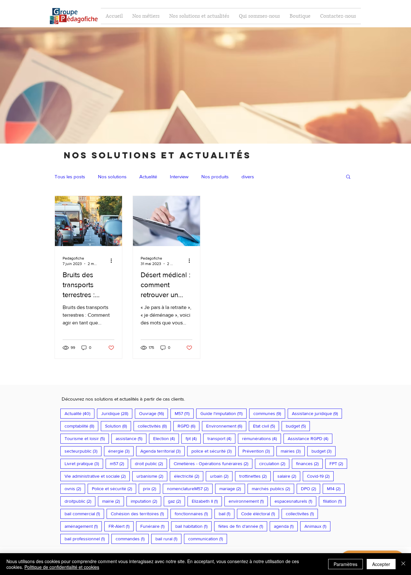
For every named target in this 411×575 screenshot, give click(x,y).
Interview (179, 176)
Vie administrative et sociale (97, 476)
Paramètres (345, 564)
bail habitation (193, 526)
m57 (119, 463)
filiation (334, 501)
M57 (184, 413)
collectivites (302, 513)
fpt (193, 438)
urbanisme (151, 476)
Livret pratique (84, 463)
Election (166, 438)
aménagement (83, 526)
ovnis (75, 488)
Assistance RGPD (310, 438)
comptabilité (81, 426)
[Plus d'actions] (113, 260)
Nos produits (215, 176)
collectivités (154, 426)
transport (221, 438)
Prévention (258, 451)
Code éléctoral (260, 513)
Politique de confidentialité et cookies (61, 567)
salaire (288, 476)
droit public (151, 463)
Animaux (317, 526)
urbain (221, 476)
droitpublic (80, 501)
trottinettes (255, 476)
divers (247, 176)
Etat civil (266, 426)
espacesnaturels (295, 501)
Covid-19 (320, 476)
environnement (248, 501)
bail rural (168, 538)
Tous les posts (70, 176)
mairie (113, 501)
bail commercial (84, 513)
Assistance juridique (317, 413)
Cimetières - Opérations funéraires (213, 463)
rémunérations (261, 438)
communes (269, 413)
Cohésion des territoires (139, 513)
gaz (176, 501)
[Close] (403, 564)
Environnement (226, 426)
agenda (286, 526)
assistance (131, 438)
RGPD (188, 426)
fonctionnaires (193, 513)
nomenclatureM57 (190, 488)
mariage (232, 488)
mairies (293, 451)
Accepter (381, 564)
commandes (132, 538)
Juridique (116, 413)
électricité (188, 476)
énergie (121, 451)
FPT (338, 463)
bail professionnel (87, 538)
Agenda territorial (162, 451)
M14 (336, 488)
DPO (310, 488)
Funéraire (154, 526)
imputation (146, 501)
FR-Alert (121, 526)
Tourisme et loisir (87, 438)
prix (151, 488)
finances (309, 463)
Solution (118, 426)
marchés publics (273, 488)
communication (207, 538)
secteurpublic (83, 451)
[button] (348, 177)
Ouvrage (153, 413)
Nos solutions (112, 176)
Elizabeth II (207, 501)
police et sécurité (213, 451)
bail (226, 513)
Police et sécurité (114, 488)
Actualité (148, 176)
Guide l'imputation (223, 413)
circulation (274, 463)
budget (298, 426)
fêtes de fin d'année (242, 526)
